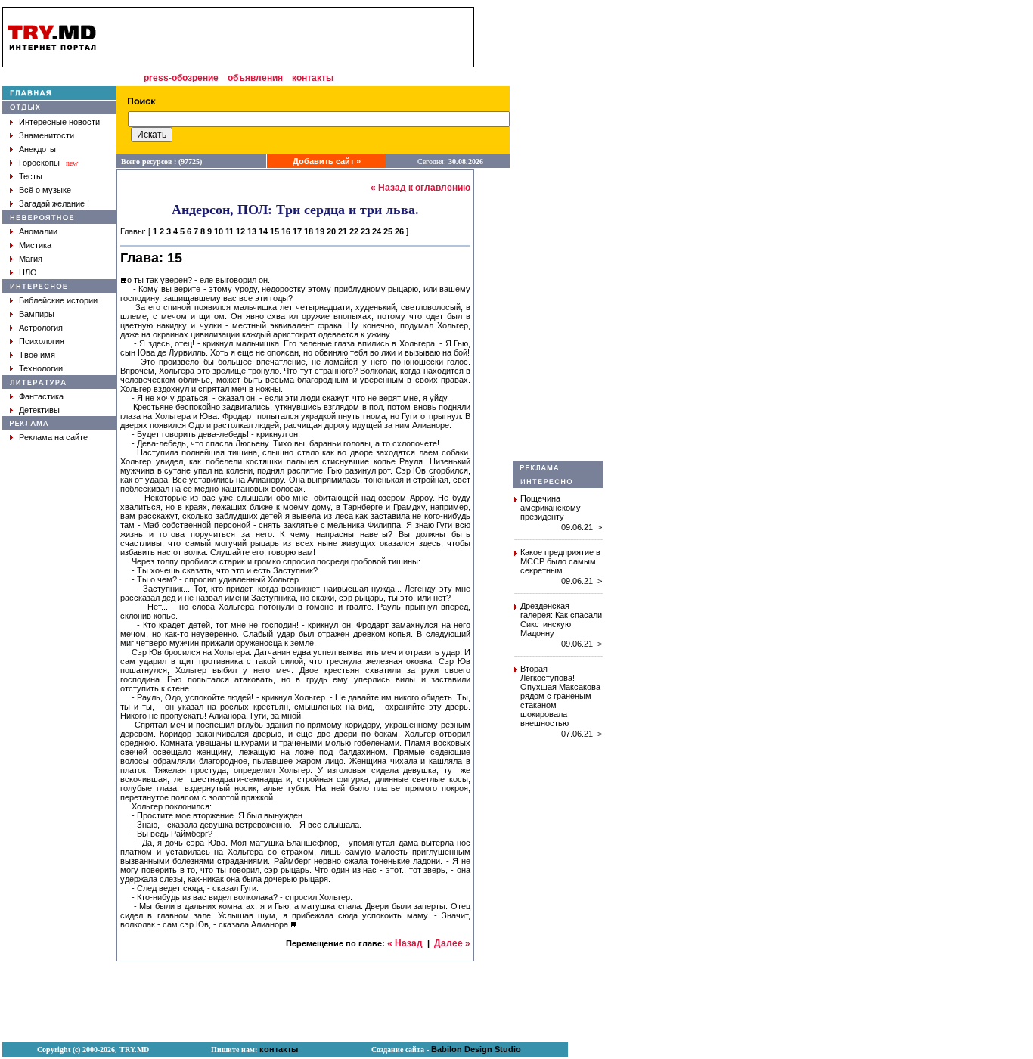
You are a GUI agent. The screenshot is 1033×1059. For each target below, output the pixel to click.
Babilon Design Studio (476, 1049)
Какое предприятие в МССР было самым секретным (560, 561)
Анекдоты (37, 149)
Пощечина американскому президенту (550, 507)
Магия (30, 258)
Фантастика (41, 396)
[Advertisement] (558, 234)
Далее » (452, 943)
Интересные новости (59, 121)
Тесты (30, 176)
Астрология (41, 327)
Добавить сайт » (327, 161)
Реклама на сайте (53, 437)
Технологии (41, 368)
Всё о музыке (45, 189)
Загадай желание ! (54, 203)
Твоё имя (37, 354)
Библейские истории (58, 300)
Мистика (35, 245)
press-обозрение (181, 78)
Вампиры (36, 313)
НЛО (28, 272)
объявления (255, 78)
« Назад (405, 943)
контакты (312, 78)
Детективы (39, 410)
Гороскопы (39, 162)
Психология (41, 341)
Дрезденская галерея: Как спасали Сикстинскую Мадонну (561, 619)
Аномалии (38, 231)
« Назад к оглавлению (420, 187)
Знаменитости (46, 135)
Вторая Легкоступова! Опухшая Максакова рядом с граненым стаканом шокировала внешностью (560, 696)
